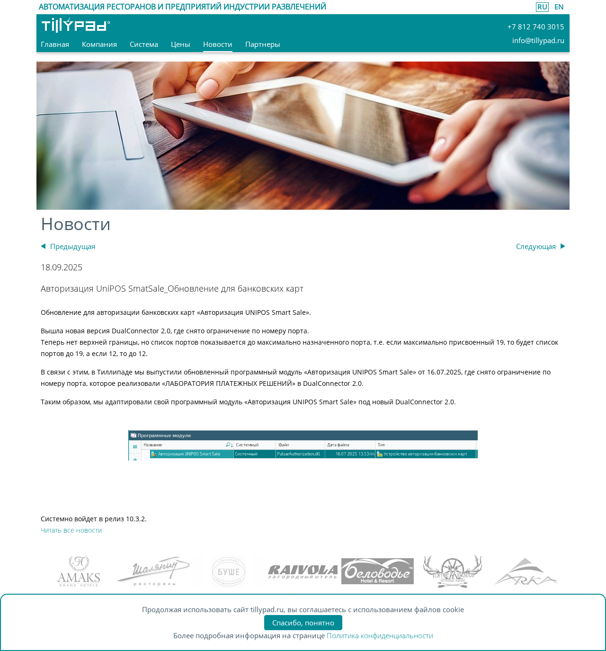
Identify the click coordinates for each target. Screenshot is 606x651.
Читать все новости (71, 530)
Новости (76, 223)
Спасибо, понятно (303, 622)
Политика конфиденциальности (380, 635)
